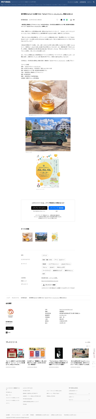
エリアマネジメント (54, 264)
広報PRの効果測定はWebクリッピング (31, 401)
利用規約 (32, 415)
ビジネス (55, 4)
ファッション (39, 4)
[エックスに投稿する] (61, 20)
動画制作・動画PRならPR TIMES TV (30, 393)
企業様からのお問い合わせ (56, 415)
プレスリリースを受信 (73, 2)
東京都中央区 (44, 277)
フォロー (10, 328)
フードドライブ (46, 270)
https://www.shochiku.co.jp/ (66, 309)
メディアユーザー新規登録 (56, 208)
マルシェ (45, 267)
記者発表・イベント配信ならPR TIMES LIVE (32, 396)
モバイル (14, 4)
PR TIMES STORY (26, 390)
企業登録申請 (83, 2)
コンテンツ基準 (25, 415)
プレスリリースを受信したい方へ (13, 397)
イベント (45, 255)
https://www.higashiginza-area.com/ (49, 281)
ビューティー (31, 4)
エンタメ (25, 4)
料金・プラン (8, 395)
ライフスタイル (47, 4)
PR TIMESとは (9, 392)
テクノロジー (7, 4)
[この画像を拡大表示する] (27, 237)
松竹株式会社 (24, 297)
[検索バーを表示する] (94, 2)
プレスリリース (15, 297)
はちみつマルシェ (66, 264)
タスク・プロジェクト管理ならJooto (54, 390)
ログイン (89, 2)
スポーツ (65, 4)
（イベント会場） (53, 277)
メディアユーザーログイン (39, 208)
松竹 (44, 273)
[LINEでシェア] (67, 20)
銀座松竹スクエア (57, 270)
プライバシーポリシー (15, 415)
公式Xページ (71, 396)
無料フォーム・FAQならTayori (53, 393)
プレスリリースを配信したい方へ (13, 400)
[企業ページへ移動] (10, 314)
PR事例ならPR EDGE (51, 396)
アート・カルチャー (60, 259)
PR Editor (25, 404)
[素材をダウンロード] (71, 20)
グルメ (60, 4)
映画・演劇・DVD (47, 259)
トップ (8, 297)
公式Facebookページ (73, 390)
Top (2, 4)
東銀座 (44, 264)
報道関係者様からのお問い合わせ (42, 415)
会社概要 (8, 415)
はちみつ (52, 267)
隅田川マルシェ (69, 270)
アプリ (19, 4)
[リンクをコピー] (74, 20)
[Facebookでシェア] (64, 20)
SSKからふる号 (61, 267)
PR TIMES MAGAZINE (27, 398)
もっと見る (87, 342)
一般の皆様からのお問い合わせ (70, 415)
